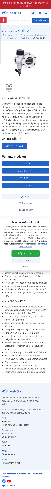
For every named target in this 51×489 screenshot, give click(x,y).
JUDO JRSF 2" (25, 185)
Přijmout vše (25, 253)
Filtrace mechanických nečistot (34, 35)
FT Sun (14, 485)
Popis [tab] (27, 196)
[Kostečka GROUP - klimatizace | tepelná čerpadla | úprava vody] (3, 35)
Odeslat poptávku (14, 146)
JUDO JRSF (25, 38)
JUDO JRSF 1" (25, 163)
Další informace (25, 246)
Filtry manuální (11, 38)
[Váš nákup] (40, 13)
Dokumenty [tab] (27, 209)
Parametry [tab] (27, 203)
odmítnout (42, 244)
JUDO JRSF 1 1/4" (25, 170)
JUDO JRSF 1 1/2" (25, 178)
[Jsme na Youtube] (9, 482)
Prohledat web (40, 20)
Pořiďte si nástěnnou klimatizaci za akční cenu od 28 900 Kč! (25, 4)
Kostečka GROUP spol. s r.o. (19, 473)
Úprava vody (12, 35)
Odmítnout (25, 260)
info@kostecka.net (11, 462)
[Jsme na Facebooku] (4, 482)
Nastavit (25, 266)
